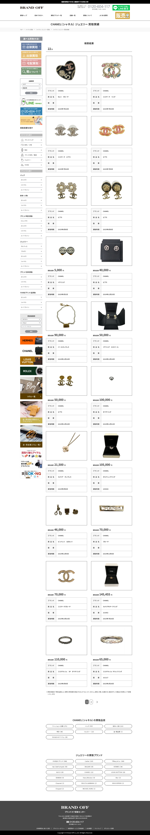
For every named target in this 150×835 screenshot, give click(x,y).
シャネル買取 (29, 29)
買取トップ (23, 15)
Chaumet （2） (60, 783)
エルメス (23, 180)
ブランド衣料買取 (26, 272)
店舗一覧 (73, 15)
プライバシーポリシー (59, 828)
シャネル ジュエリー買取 (43, 29)
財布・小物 (24, 195)
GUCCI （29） (60, 772)
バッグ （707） (89, 726)
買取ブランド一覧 (56, 15)
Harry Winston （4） (89, 778)
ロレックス (24, 221)
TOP (21, 29)
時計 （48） (60, 732)
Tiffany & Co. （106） (118, 761)
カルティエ (24, 246)
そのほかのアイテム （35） (60, 737)
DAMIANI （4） (60, 778)
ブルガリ (23, 251)
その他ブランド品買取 (28, 292)
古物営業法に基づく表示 (43, 828)
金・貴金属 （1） (118, 732)
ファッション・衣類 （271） (59, 726)
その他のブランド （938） (59, 761)
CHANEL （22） (89, 772)
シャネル (23, 185)
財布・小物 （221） (118, 726)
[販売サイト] (122, 15)
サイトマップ (98, 828)
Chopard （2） (60, 789)
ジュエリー (24, 241)
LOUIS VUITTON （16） (118, 772)
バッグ (22, 175)
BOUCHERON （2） (118, 783)
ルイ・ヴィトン (25, 190)
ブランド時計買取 (26, 216)
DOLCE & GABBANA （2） (89, 783)
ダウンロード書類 (109, 828)
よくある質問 (104, 15)
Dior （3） (118, 778)
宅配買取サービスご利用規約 (76, 828)
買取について (87, 15)
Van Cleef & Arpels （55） (60, 767)
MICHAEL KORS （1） (89, 789)
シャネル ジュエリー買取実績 (61, 29)
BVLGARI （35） (89, 767)
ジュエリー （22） (89, 732)
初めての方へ (39, 15)
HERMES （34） (118, 767)
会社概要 (89, 828)
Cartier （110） (89, 761)
